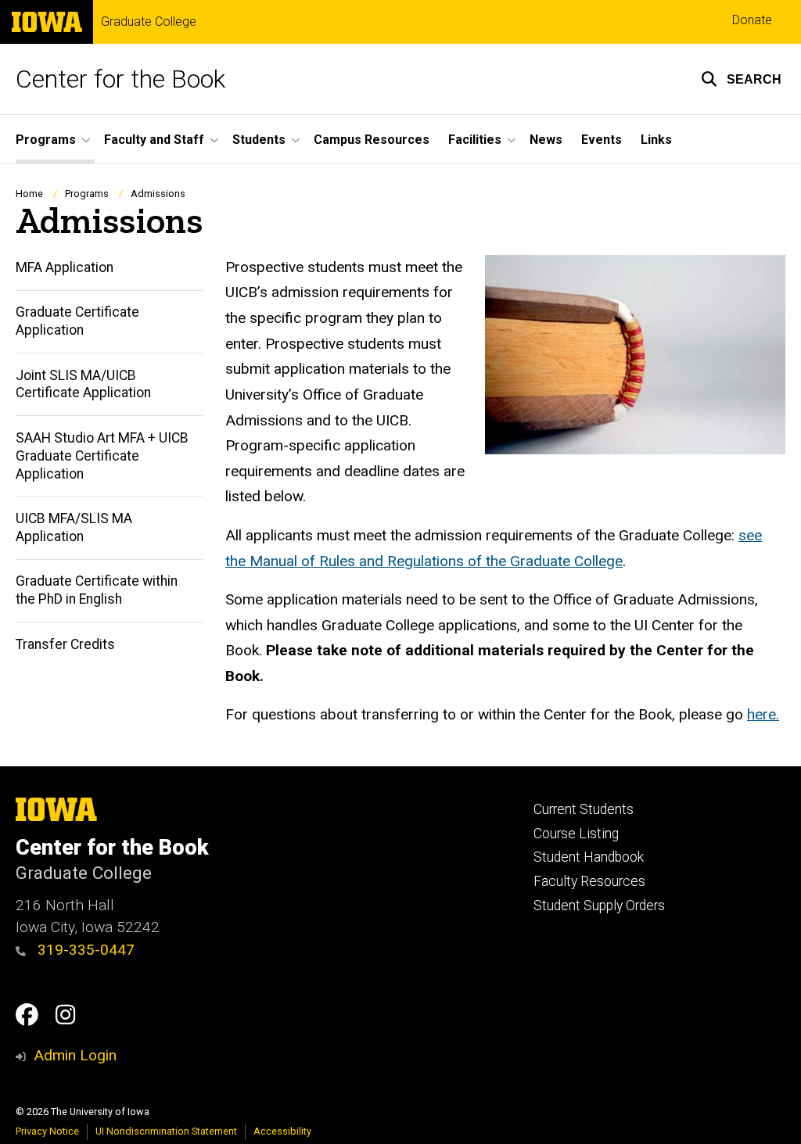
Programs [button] (46, 139)
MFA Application (64, 267)
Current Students (583, 809)
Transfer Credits (65, 644)
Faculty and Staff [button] (154, 139)
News (546, 139)
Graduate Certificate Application (77, 321)
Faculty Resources (589, 881)
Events (601, 139)
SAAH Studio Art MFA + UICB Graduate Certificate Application (102, 456)
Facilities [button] (474, 139)
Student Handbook (588, 857)
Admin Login (75, 1055)
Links (656, 139)
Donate (752, 20)
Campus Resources (371, 139)
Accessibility (282, 1131)
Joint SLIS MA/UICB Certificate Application (83, 384)
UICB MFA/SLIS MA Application (74, 527)
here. (763, 714)
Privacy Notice (47, 1131)
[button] (741, 79)
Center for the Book (120, 78)
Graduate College (148, 22)
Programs (87, 193)
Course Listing (576, 833)
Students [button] (259, 139)
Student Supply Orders (599, 905)
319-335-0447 (84, 950)
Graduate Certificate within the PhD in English (97, 590)
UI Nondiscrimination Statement (166, 1131)
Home (29, 193)
